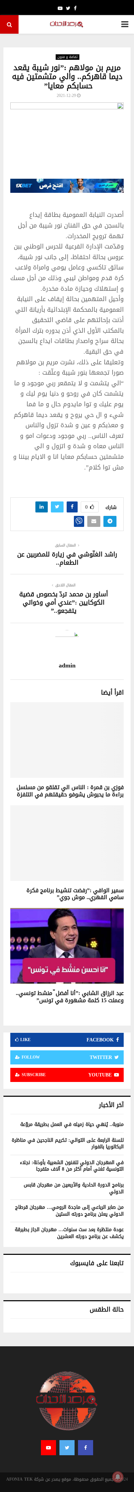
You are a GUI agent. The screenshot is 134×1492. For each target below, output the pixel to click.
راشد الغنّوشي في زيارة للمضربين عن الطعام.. (67, 558)
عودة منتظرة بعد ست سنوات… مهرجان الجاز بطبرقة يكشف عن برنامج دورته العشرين (69, 1233)
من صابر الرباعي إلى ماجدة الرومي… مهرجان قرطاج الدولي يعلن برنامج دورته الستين (69, 1211)
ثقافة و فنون (67, 57)
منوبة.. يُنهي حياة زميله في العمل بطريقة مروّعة (72, 1124)
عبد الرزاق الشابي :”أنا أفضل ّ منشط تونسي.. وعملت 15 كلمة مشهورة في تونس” (70, 997)
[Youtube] (48, 1447)
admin (67, 666)
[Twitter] (67, 1447)
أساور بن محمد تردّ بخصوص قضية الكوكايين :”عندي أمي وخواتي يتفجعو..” (63, 602)
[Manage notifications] (117, 1476)
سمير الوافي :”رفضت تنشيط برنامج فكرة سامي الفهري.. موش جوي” (75, 894)
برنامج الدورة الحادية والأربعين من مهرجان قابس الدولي (74, 1188)
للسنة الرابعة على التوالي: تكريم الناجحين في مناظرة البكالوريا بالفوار (68, 1144)
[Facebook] (85, 1447)
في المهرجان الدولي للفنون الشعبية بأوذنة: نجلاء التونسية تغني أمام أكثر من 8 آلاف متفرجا (72, 1166)
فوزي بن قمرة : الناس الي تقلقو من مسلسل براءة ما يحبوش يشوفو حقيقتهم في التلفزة (70, 791)
